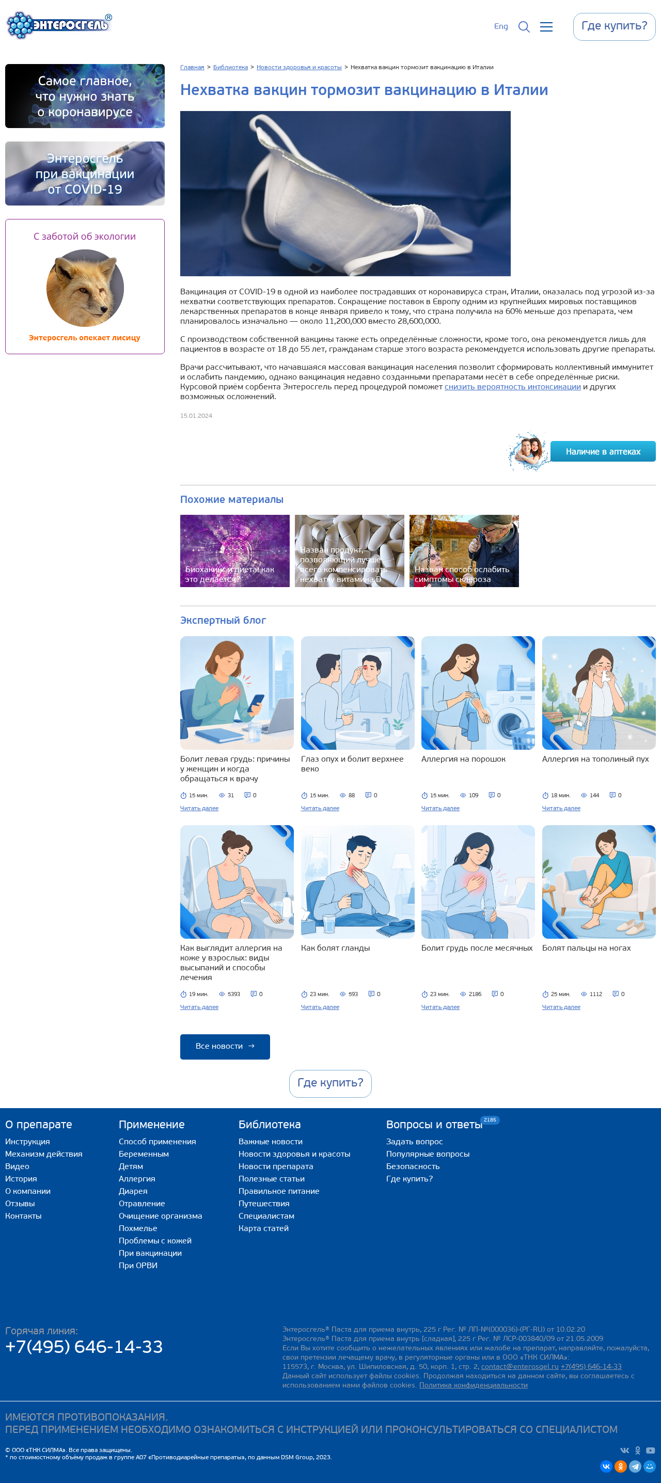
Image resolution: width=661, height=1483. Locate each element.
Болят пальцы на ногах (586, 948)
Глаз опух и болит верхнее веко (352, 764)
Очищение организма (160, 1216)
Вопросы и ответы (434, 1124)
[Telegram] (635, 1466)
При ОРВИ (138, 1266)
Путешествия (264, 1204)
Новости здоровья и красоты (294, 1154)
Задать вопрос (414, 1142)
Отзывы (20, 1204)
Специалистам (266, 1216)
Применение (152, 1125)
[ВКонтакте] (606, 1466)
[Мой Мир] (649, 1466)
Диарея (133, 1192)
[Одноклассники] (621, 1466)
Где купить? (409, 1179)
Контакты (23, 1216)
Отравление (142, 1204)
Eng (501, 27)
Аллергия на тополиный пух (595, 759)
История (21, 1179)
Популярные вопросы (427, 1154)
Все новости (225, 1047)
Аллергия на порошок (463, 759)
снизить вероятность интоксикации (513, 387)
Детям (131, 1167)
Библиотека (270, 1125)
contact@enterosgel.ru (520, 1367)
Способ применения (157, 1142)
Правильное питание (279, 1192)
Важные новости (271, 1142)
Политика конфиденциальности (473, 1386)
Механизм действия (44, 1154)
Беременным (144, 1154)
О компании (28, 1192)
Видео (17, 1167)
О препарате (38, 1125)
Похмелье (138, 1229)
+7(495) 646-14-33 (84, 1348)
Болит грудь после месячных (477, 948)
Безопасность (413, 1167)
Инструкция (27, 1142)
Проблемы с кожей (155, 1241)
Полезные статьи (272, 1179)
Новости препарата (276, 1167)
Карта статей (264, 1229)
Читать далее (199, 809)
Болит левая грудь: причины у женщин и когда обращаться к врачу (235, 769)
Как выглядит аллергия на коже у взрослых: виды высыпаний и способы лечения (231, 963)
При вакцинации (150, 1254)
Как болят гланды (335, 948)
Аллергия (137, 1179)
